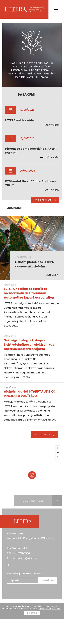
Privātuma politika (18, 548)
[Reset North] (57, 457)
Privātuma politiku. (49, 608)
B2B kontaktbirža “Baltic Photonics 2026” (30, 183)
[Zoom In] (57, 448)
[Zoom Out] (57, 452)
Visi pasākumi (43, 199)
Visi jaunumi (42, 434)
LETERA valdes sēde (19, 120)
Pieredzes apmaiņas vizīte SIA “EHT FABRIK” (31, 150)
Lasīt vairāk (52, 125)
